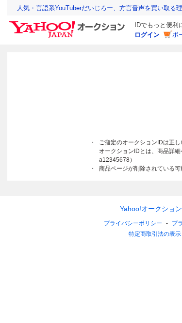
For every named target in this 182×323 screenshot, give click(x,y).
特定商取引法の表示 (155, 234)
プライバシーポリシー (133, 223)
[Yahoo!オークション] (68, 23)
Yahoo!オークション (151, 209)
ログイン (147, 34)
